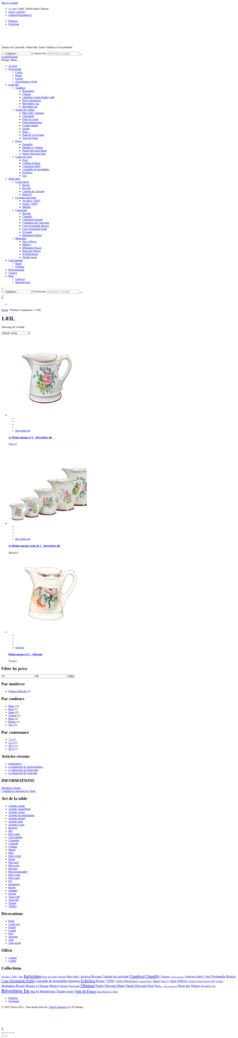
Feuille (12, 927)
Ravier (12, 887)
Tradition (20, 87)
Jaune (11, 712)
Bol (10, 830)
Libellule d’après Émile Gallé (38, 97)
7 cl (10, 739)
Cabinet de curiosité (33, 191)
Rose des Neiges (31, 250)
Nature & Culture (24, 109)
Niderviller (14, 178)
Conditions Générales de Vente (18, 791)
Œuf (10, 933)
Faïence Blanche (17, 691)
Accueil (12, 65)
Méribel (26, 207)
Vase (11, 939)
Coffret (12, 960)
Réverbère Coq (30, 103)
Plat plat (12, 868)
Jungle (25, 128)
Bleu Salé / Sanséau (33, 112)
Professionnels (16, 269)
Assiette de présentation (21, 815)
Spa (24, 175)
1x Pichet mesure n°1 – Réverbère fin (30, 437)
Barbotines (28, 91)
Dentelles (27, 144)
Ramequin (14, 884)
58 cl (11, 748)
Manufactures (22, 282)
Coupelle (13, 843)
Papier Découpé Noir (34, 153)
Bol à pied (14, 834)
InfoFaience (14, 763)
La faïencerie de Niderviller (23, 770)
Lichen (19, 78)
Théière (12, 906)
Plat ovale (13, 865)
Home (4, 309)
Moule (12, 849)
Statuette (13, 936)
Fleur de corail (30, 119)
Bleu (11, 709)
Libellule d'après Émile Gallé (201, 981)
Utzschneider (15, 260)
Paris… (26, 131)
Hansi (18, 75)
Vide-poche (14, 942)
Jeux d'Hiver (178, 981)
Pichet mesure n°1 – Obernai (25, 654)
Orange (12, 715)
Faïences (20, 279)
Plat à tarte (14, 878)
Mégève (26, 244)
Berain (26, 185)
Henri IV (27, 194)
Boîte (11, 921)
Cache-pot (14, 924)
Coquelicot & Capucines (35, 222)
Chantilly (27, 216)
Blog (11, 276)
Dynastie (27, 232)
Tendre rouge (29, 257)
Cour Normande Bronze (35, 225)
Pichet (11, 859)
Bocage (26, 213)
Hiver (18, 141)
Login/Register (9, 56)
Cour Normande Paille (34, 228)
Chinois (26, 94)
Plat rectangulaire (17, 871)
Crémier (12, 846)
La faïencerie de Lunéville (22, 773)
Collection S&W (31, 166)
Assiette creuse (16, 812)
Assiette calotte (16, 805)
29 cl (11, 745)
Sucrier (12, 893)
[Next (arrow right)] (6, 1035)
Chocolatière (15, 837)
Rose (11, 718)
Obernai (19, 266)
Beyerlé (26, 188)
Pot (10, 881)
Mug (11, 852)
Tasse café (14, 896)
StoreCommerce (58, 1007)
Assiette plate (15, 821)
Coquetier (13, 840)
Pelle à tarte (14, 856)
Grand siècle (22, 181)
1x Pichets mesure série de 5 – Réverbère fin (34, 545)
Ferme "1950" (105, 981)
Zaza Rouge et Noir (26, 81)
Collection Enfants (32, 219)
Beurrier (12, 827)
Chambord (28, 116)
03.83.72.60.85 (16, 11)
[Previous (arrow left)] (2, 1035)
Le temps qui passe (25, 197)
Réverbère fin (29, 106)
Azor (25, 160)
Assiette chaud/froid (19, 809)
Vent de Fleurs (30, 138)
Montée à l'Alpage (37, 986)
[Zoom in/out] (13, 1032)
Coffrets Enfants (31, 163)
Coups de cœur (23, 156)
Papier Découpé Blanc (34, 150)
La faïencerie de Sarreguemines (25, 766)
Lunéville (13, 84)
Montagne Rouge (31, 247)
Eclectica (27, 172)
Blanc (11, 706)
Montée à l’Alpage (32, 147)
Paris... (158, 986)
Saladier (12, 890)
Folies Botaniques (32, 122)
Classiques (21, 210)
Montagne (20, 238)
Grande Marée (30, 125)
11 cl (11, 742)
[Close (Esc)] (2, 1032)
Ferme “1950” (30, 203)
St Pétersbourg (30, 254)
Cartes (18, 72)
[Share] (6, 1032)
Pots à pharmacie (31, 100)
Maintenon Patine (32, 235)
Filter (71, 676)
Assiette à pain (16, 824)
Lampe (12, 930)
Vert (10, 724)
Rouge (12, 721)
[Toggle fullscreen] (9, 1032)
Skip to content (9, 2)
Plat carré (13, 862)
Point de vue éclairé (33, 134)
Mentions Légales (11, 787)
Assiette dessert (16, 818)
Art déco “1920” (31, 200)
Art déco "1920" (9, 976)
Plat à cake (14, 874)
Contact (12, 272)
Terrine (12, 903)
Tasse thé (13, 899)
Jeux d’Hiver (29, 241)
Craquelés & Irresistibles (35, 169)
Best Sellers (53, 977)
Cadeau (12, 957)
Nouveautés (14, 69)
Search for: (40, 53)
